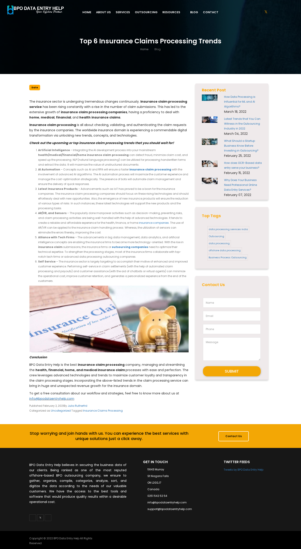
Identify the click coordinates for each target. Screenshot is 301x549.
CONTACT (210, 12)
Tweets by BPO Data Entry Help (243, 469)
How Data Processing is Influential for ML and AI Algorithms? (239, 101)
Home (144, 49)
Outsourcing (216, 236)
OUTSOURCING (146, 12)
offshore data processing (225, 250)
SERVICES (123, 12)
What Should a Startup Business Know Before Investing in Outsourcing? (241, 145)
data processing (219, 243)
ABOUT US (103, 12)
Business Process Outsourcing (228, 257)
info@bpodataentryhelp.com (51, 398)
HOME (86, 12)
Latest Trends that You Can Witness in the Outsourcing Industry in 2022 (242, 123)
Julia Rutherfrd (77, 406)
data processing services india (228, 229)
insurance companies (154, 223)
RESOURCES (171, 12)
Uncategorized (61, 410)
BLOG (194, 12)
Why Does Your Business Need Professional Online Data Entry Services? (240, 185)
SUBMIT (232, 371)
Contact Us (233, 436)
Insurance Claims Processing (103, 410)
